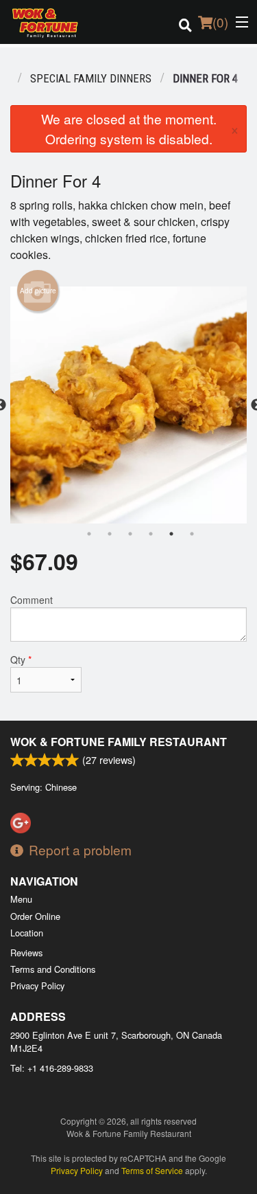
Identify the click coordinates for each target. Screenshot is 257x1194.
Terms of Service (152, 1170)
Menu (21, 898)
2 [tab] (110, 534)
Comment (31, 600)
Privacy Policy (37, 985)
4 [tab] (151, 534)
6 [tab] (192, 534)
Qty (21, 659)
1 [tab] (89, 534)
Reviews (26, 952)
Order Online (35, 916)
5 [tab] (171, 534)
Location (26, 932)
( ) (220, 21)
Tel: (51, 1067)
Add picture (38, 290)
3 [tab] (130, 534)
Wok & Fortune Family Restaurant (118, 742)
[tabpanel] (128, 404)
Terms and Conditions (52, 969)
